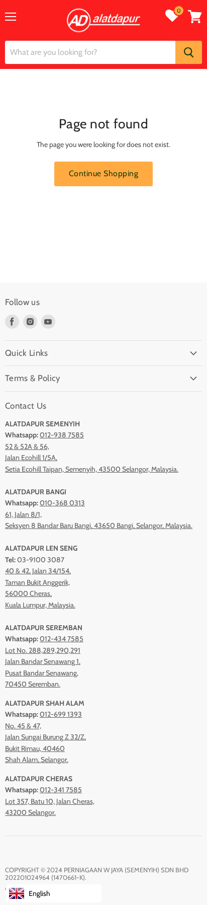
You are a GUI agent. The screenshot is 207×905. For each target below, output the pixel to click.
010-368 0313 (62, 502)
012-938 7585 (62, 434)
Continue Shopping (103, 173)
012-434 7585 (61, 638)
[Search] (188, 52)
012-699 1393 (61, 714)
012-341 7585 (61, 789)
